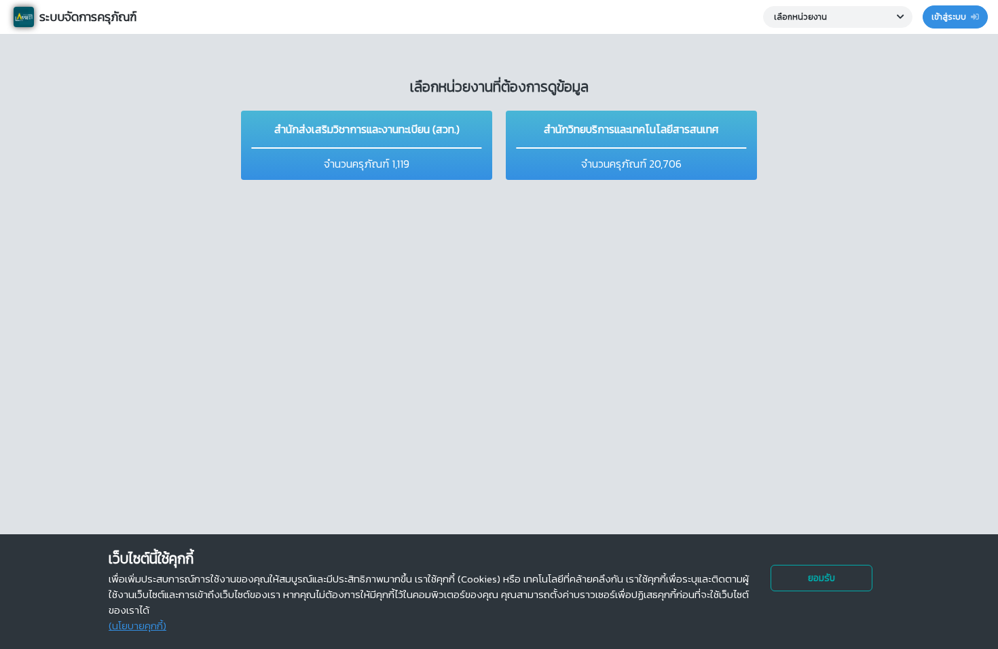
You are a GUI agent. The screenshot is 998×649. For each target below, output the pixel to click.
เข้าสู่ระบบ (949, 17)
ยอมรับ (821, 578)
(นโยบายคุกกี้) (137, 625)
